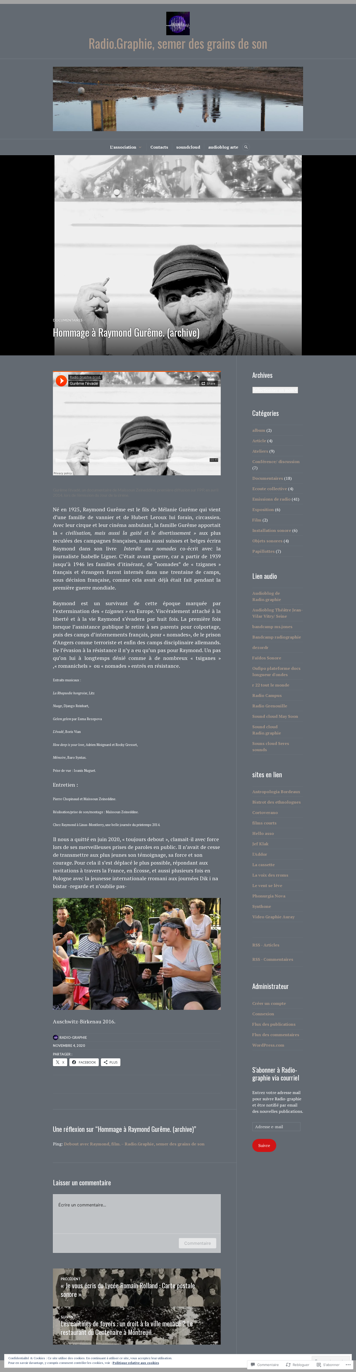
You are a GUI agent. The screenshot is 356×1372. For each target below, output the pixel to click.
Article (259, 441)
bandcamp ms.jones (272, 626)
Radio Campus (267, 695)
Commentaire (197, 1243)
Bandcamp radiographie (276, 637)
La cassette (263, 864)
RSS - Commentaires (272, 959)
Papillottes (263, 551)
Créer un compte (269, 1003)
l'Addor (259, 854)
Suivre (264, 1145)
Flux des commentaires (275, 1034)
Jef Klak (260, 844)
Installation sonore (271, 530)
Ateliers (260, 451)
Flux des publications (274, 1024)
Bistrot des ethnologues (276, 802)
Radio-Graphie (73, 1037)
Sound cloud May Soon (275, 716)
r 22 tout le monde (270, 685)
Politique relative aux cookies (136, 1363)
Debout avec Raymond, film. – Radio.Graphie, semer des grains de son (134, 1144)
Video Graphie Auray (273, 917)
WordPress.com (268, 1045)
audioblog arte (223, 147)
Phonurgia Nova (268, 896)
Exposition (263, 509)
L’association (123, 147)
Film (256, 520)
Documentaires (68, 320)
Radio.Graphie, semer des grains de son (178, 43)
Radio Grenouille (269, 706)
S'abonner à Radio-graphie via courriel (275, 1073)
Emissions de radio (271, 499)
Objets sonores (267, 541)
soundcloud (188, 147)
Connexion (263, 1014)
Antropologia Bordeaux (276, 791)
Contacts (159, 147)
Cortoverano (265, 812)
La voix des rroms (270, 875)
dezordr (260, 647)
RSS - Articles (265, 945)
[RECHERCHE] (246, 147)
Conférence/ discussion (276, 461)
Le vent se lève (267, 885)
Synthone (261, 906)
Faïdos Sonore (266, 658)
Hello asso (263, 833)
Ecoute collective (269, 488)
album (258, 430)
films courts (264, 823)
